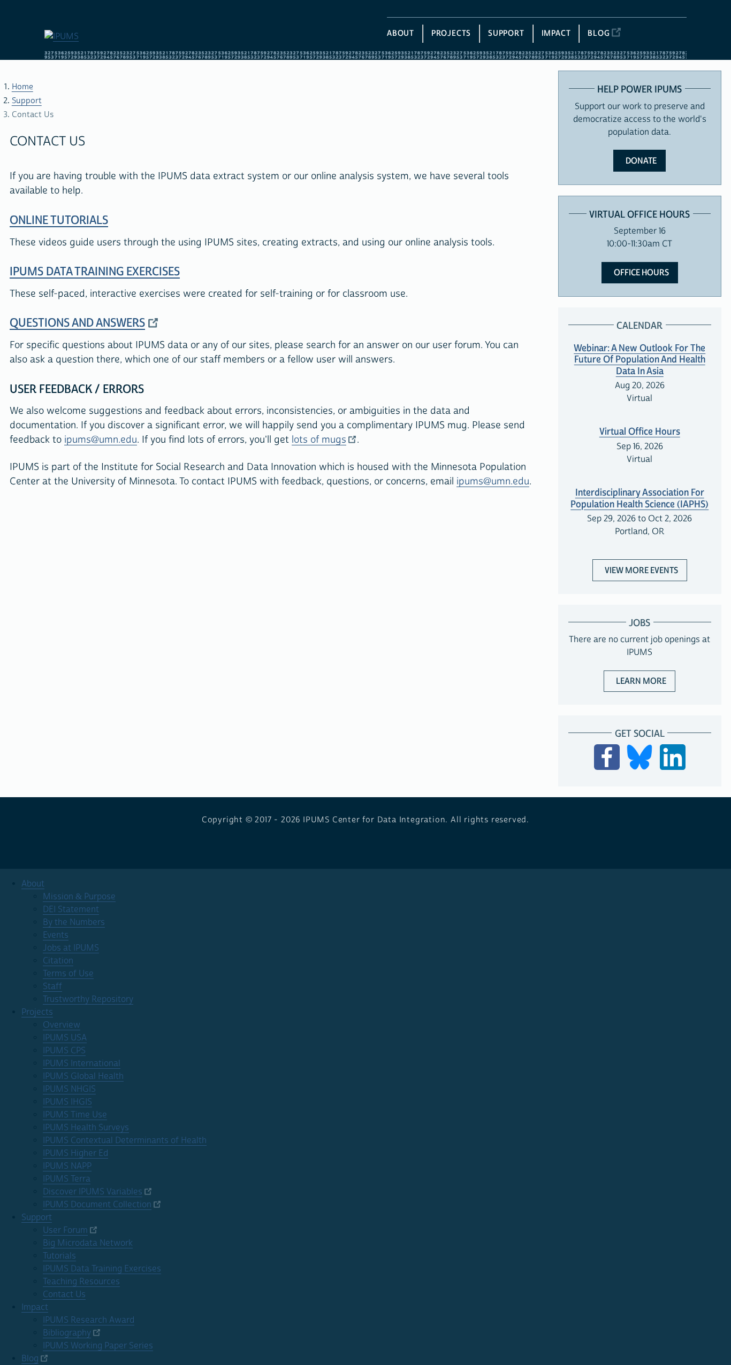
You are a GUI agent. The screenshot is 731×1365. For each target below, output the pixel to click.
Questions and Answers (77, 322)
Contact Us (64, 1294)
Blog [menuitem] (599, 33)
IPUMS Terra (66, 1179)
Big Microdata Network (88, 1243)
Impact (34, 1307)
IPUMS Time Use (75, 1114)
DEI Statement (71, 909)
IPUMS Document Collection (97, 1204)
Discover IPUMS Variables (92, 1191)
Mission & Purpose (79, 896)
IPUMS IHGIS (67, 1102)
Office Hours (641, 272)
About (32, 883)
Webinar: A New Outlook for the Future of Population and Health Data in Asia (639, 359)
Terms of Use (68, 973)
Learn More (645, 681)
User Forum (65, 1230)
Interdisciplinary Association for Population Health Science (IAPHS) (639, 499)
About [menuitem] (400, 33)
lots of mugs (319, 440)
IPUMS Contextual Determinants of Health (125, 1140)
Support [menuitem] (506, 33)
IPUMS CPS (64, 1050)
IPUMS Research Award (88, 1320)
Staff (52, 986)
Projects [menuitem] (451, 33)
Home (22, 87)
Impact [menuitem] (556, 33)
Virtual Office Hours (639, 432)
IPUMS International (81, 1063)
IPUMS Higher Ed (75, 1153)
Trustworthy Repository (88, 999)
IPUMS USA (65, 1037)
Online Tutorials (59, 220)
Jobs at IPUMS (71, 948)
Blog (30, 1358)
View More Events (641, 570)
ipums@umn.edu (100, 440)
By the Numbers (74, 922)
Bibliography (67, 1333)
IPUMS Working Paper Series (98, 1345)
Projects (37, 1012)
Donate (641, 161)
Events (55, 935)
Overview (61, 1025)
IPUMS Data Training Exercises (95, 271)
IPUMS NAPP (67, 1166)
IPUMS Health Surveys (86, 1127)
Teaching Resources (81, 1281)
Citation (58, 960)
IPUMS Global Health (83, 1076)
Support (27, 101)
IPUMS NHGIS (69, 1089)
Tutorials (59, 1256)
